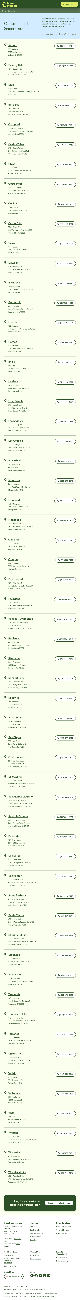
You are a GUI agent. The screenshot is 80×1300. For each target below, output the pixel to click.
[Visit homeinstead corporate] (9, 4)
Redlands (14, 638)
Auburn (12, 45)
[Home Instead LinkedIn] (40, 1275)
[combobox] (14, 1276)
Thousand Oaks (17, 1013)
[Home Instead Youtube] (48, 1275)
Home (4, 11)
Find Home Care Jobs (63, 1227)
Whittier (13, 1132)
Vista (11, 1112)
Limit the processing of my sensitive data (41, 1296)
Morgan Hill (15, 519)
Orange (13, 559)
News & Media (9, 1255)
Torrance (13, 1033)
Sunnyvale (14, 974)
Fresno (12, 322)
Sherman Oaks (17, 934)
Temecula (14, 994)
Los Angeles (15, 420)
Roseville (13, 697)
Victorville (14, 1093)
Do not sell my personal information (15, 1296)
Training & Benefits (62, 1230)
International (60, 1257)
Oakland (13, 539)
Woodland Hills (17, 1172)
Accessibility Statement (33, 1293)
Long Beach (15, 401)
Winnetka (14, 1152)
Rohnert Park (16, 677)
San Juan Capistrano (20, 796)
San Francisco (16, 756)
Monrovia (14, 480)
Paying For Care (35, 1259)
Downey (13, 262)
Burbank (13, 104)
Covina (12, 203)
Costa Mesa (15, 183)
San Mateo (14, 836)
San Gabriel (15, 776)
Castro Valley (16, 144)
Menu (54, 4)
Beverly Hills (15, 65)
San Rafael (14, 855)
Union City (14, 1053)
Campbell (14, 124)
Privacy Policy (8, 1293)
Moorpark (14, 499)
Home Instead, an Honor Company (12, 1259)
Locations (33, 1240)
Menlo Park (15, 460)
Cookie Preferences (50, 1293)
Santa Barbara (17, 895)
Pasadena (14, 598)
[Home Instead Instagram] (36, 1275)
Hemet (12, 341)
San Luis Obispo (18, 816)
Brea (11, 84)
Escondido (14, 302)
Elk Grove (14, 282)
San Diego (14, 737)
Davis (11, 242)
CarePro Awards (62, 1233)
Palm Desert (15, 579)
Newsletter (8, 1263)
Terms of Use (19, 1293)
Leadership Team (36, 1230)
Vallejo (12, 1073)
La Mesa (13, 381)
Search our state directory (59, 1203)
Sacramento (16, 717)
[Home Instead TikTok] (44, 1275)
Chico (11, 163)
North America (61, 1261)
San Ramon (15, 875)
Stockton (14, 954)
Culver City (15, 223)
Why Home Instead (36, 1233)
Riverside (14, 658)
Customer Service (10, 1266)
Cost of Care (34, 1255)
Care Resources (35, 1237)
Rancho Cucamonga (20, 618)
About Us (33, 1227)
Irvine (11, 361)
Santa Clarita (16, 915)
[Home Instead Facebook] (32, 1275)
